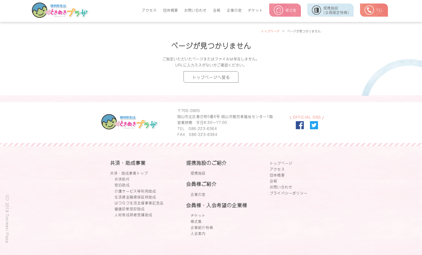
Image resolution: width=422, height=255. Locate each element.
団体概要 (170, 9)
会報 (216, 9)
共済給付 (122, 178)
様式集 (196, 221)
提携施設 (198, 172)
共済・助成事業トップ (129, 172)
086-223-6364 (203, 128)
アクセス (149, 9)
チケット (255, 9)
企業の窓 (234, 9)
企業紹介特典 (202, 227)
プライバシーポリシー (288, 192)
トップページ (270, 31)
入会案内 (198, 233)
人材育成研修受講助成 (133, 214)
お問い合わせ (195, 9)
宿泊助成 (122, 184)
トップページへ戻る (211, 77)
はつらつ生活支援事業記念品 (139, 202)
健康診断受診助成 (130, 208)
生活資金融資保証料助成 (135, 196)
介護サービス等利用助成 (135, 190)
